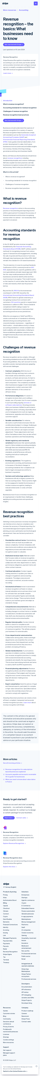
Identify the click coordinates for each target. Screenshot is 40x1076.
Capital (5, 906)
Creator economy (27, 933)
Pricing (5, 895)
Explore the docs (9, 867)
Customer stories (9, 1013)
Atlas (5, 897)
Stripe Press (26, 1019)
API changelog (26, 995)
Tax (4, 957)
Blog (4, 1016)
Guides (5, 1011)
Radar (5, 949)
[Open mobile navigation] (36, 3)
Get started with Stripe (13, 44)
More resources (9, 10)
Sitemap (6, 1037)
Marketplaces (26, 919)
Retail (23, 959)
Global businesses (28, 914)
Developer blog (27, 1003)
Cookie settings (8, 1040)
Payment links (8, 941)
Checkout (6, 908)
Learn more (7, 73)
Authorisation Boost (10, 900)
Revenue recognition (10, 208)
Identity (5, 927)
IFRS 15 (16, 291)
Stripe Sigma (7, 954)
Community (7, 1019)
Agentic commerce (28, 900)
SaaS (23, 927)
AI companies (26, 930)
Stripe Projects (27, 1000)
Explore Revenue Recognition (13, 843)
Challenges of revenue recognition (15, 111)
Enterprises (25, 895)
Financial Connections (10, 925)
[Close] (36, 1066)
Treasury (6, 962)
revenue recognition (14, 158)
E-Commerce (26, 906)
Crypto (5, 916)
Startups (24, 897)
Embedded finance (28, 908)
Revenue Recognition (10, 952)
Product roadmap (27, 1011)
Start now (8, 818)
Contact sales (21, 818)
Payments (6, 943)
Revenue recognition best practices (16, 115)
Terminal (6, 960)
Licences (6, 1034)
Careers (24, 1013)
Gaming (24, 935)
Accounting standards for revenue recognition (20, 108)
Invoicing (6, 930)
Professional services (29, 953)
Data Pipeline (7, 919)
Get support (7, 1050)
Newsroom (25, 1016)
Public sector (26, 956)
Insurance (25, 943)
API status (25, 992)
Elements (6, 922)
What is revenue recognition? (13, 104)
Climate (5, 911)
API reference (26, 989)
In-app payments (27, 916)
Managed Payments (10, 938)
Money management (28, 922)
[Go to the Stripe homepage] (5, 884)
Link (4, 935)
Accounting (23, 10)
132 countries (16, 302)
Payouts (6, 946)
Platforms (25, 925)
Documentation (27, 987)
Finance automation (28, 911)
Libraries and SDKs (28, 998)
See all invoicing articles (11, 763)
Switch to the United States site (14, 1071)
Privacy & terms (8, 1027)
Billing (5, 903)
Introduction (7, 100)
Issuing (5, 933)
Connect (6, 914)
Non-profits (25, 951)
